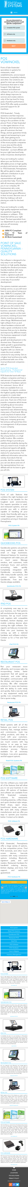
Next (26, 887)
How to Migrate (14, 951)
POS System (14, 928)
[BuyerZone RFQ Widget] (14, 35)
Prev (2, 887)
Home (14, 1170)
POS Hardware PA (14, 877)
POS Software (14, 944)
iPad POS (14, 941)
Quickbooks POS (14, 934)
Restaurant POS (14, 938)
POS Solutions (14, 1175)
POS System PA (13, 525)
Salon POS (14, 882)
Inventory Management (14, 954)
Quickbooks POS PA (14, 586)
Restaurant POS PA (14, 702)
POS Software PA (14, 821)
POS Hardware (14, 948)
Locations (14, 1173)
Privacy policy (14, 1178)
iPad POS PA (13, 644)
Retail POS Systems (14, 931)
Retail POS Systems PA (14, 760)
